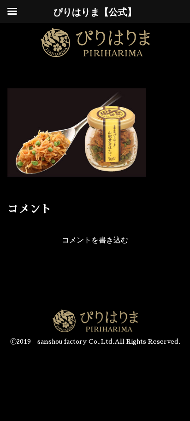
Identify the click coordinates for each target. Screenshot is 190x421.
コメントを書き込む (95, 240)
